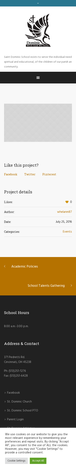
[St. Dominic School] (38, 31)
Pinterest (49, 174)
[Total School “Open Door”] (38, 123)
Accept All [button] (38, 461)
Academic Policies (24, 266)
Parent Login (15, 419)
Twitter (29, 174)
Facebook (10, 174)
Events (67, 231)
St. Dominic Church (19, 401)
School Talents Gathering (46, 286)
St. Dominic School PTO (22, 410)
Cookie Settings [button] (16, 461)
